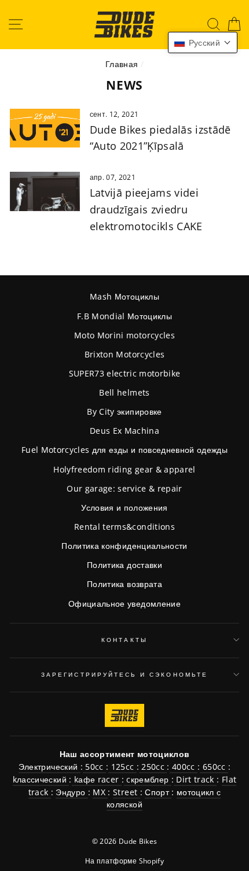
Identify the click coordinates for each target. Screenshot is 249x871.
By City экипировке (124, 411)
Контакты (124, 640)
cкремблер (147, 779)
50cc (94, 766)
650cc (214, 766)
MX (100, 792)
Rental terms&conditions (124, 526)
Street (126, 792)
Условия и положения (124, 507)
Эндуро (71, 792)
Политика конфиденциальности (124, 545)
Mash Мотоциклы (124, 296)
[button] (203, 42)
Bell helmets (124, 392)
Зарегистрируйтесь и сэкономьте (124, 674)
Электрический (49, 766)
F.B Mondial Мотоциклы (124, 316)
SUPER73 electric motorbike (125, 373)
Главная (121, 63)
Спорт (158, 792)
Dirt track (195, 779)
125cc (122, 766)
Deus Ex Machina (124, 430)
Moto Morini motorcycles (124, 335)
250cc (153, 766)
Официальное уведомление (124, 603)
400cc (183, 766)
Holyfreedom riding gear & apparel (124, 469)
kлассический (41, 779)
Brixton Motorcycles (124, 354)
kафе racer (97, 779)
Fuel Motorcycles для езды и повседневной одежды (124, 449)
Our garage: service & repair (124, 488)
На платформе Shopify (124, 861)
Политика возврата (124, 583)
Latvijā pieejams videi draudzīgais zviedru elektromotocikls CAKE (146, 209)
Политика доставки (124, 564)
